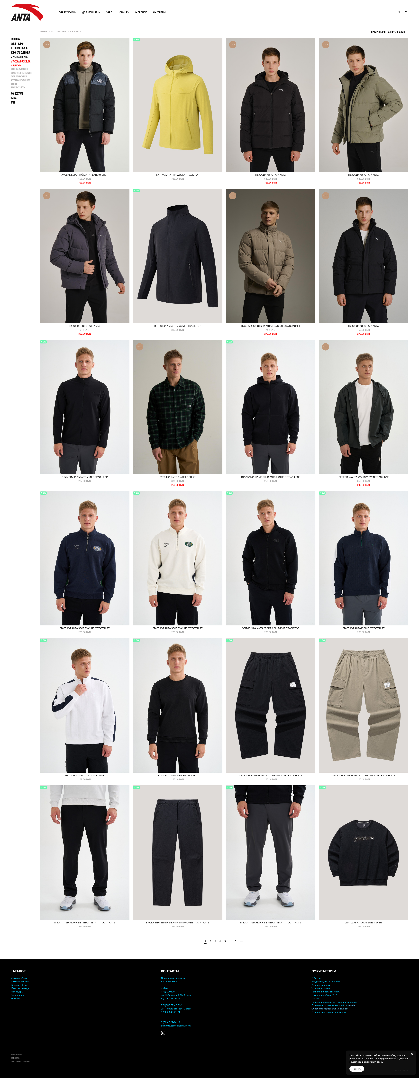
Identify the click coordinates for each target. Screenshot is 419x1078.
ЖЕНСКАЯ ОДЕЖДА (20, 52)
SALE (109, 12)
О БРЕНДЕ (141, 12)
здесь (380, 1061)
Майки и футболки (19, 69)
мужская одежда (58, 31)
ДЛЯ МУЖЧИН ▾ (67, 12)
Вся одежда (16, 65)
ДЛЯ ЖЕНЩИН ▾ (91, 12)
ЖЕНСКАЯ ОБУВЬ (19, 48)
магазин (43, 31)
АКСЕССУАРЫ (17, 93)
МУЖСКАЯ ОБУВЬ (19, 57)
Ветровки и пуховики (20, 80)
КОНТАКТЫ (159, 12)
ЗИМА (14, 98)
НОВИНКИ (123, 12)
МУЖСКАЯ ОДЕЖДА (20, 61)
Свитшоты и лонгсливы (21, 72)
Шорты (14, 83)
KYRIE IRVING (17, 43)
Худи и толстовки (19, 76)
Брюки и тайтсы (18, 87)
